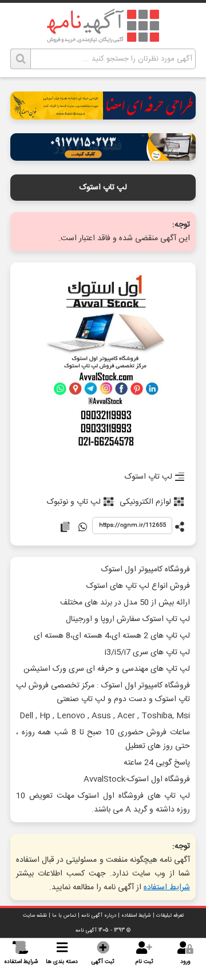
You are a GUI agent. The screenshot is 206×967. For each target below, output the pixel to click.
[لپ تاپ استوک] (103, 363)
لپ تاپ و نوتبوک (74, 502)
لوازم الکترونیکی (145, 502)
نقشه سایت (35, 916)
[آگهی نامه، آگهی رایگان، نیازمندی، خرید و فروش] (103, 26)
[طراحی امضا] (103, 116)
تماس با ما (64, 916)
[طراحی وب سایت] (103, 157)
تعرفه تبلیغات (170, 916)
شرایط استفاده (167, 887)
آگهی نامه (86, 930)
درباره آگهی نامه (98, 916)
